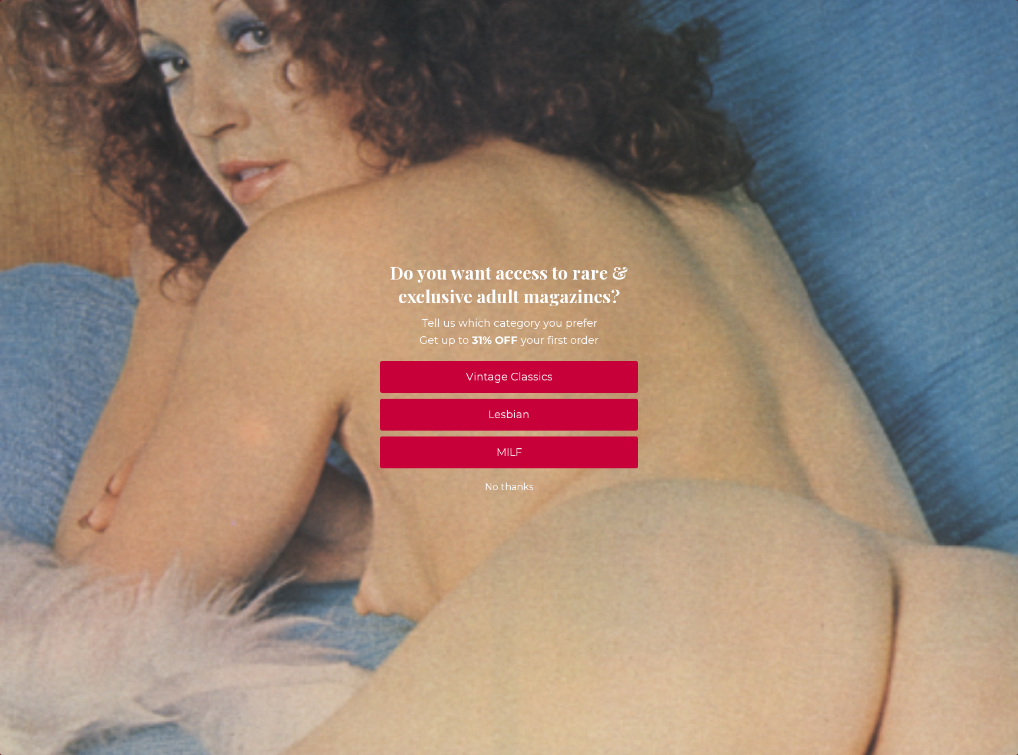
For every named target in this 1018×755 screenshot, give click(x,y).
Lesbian (509, 414)
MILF (509, 452)
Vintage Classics (509, 376)
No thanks (509, 487)
